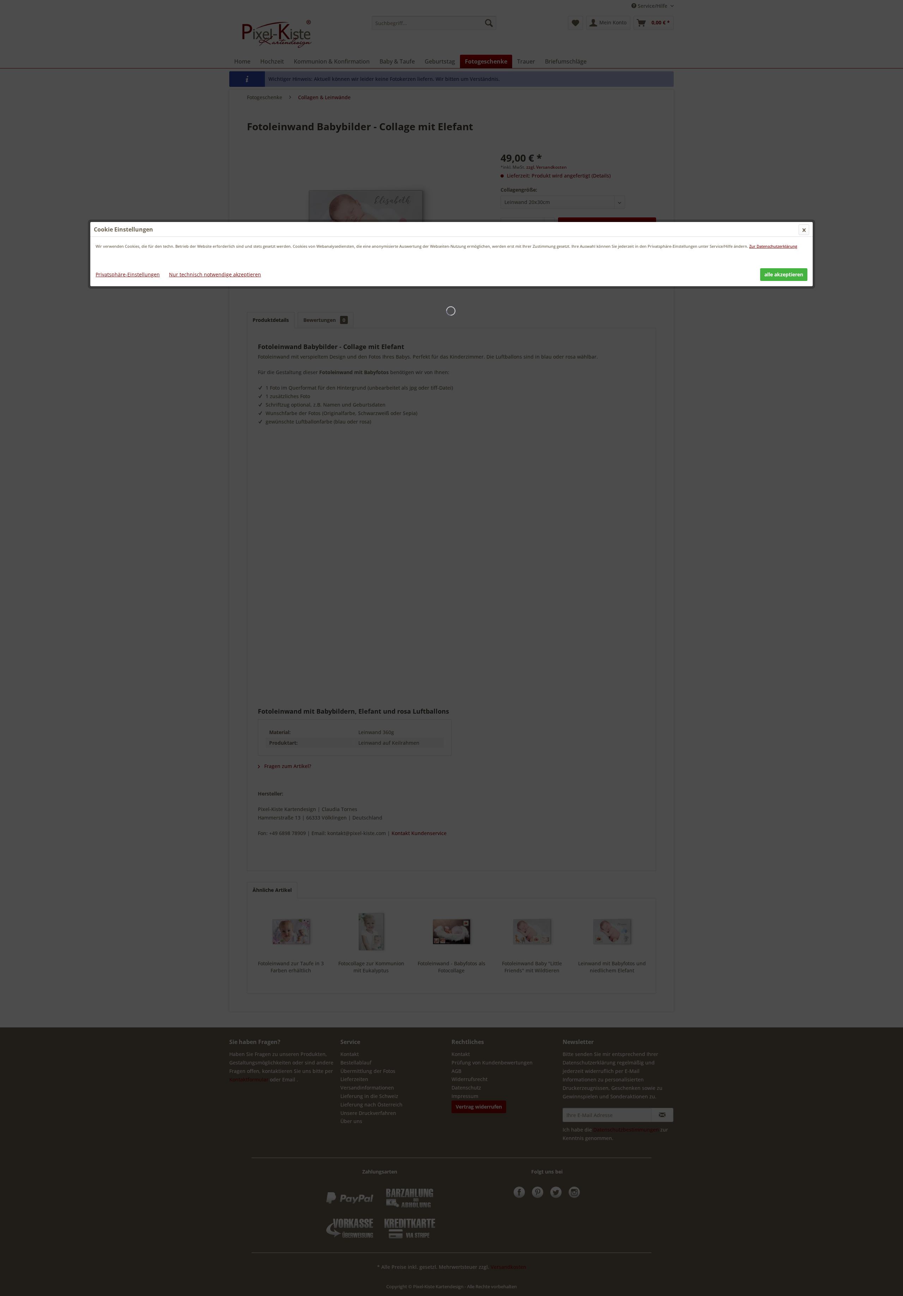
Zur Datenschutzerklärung (773, 246)
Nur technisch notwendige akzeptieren (215, 274)
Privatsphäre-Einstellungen (128, 274)
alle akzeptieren (783, 274)
